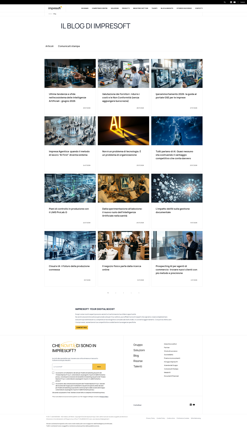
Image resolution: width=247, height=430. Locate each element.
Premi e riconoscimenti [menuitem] (172, 358)
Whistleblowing (196, 418)
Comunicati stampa (69, 46)
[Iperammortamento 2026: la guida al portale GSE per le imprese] (177, 86)
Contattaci (137, 405)
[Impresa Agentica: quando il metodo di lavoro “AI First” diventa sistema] (70, 144)
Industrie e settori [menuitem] (170, 344)
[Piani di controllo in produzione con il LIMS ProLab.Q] (70, 201)
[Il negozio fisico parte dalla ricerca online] (123, 258)
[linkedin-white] (231, 2)
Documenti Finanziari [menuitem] (171, 376)
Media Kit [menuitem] (167, 372)
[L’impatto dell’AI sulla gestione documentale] (177, 201)
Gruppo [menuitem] (138, 345)
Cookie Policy (161, 418)
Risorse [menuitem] (138, 361)
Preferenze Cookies (183, 418)
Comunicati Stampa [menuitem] (171, 369)
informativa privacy (99, 392)
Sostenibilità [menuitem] (168, 355)
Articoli (49, 46)
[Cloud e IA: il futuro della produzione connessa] (70, 258)
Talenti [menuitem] (137, 366)
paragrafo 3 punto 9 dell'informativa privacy (80, 390)
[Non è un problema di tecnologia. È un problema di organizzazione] (123, 144)
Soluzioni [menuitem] (139, 350)
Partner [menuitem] (167, 347)
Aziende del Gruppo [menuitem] (171, 365)
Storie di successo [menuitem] (170, 351)
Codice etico (171, 418)
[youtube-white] (234, 2)
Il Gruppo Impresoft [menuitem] (171, 362)
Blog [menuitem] (136, 355)
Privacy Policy (150, 418)
